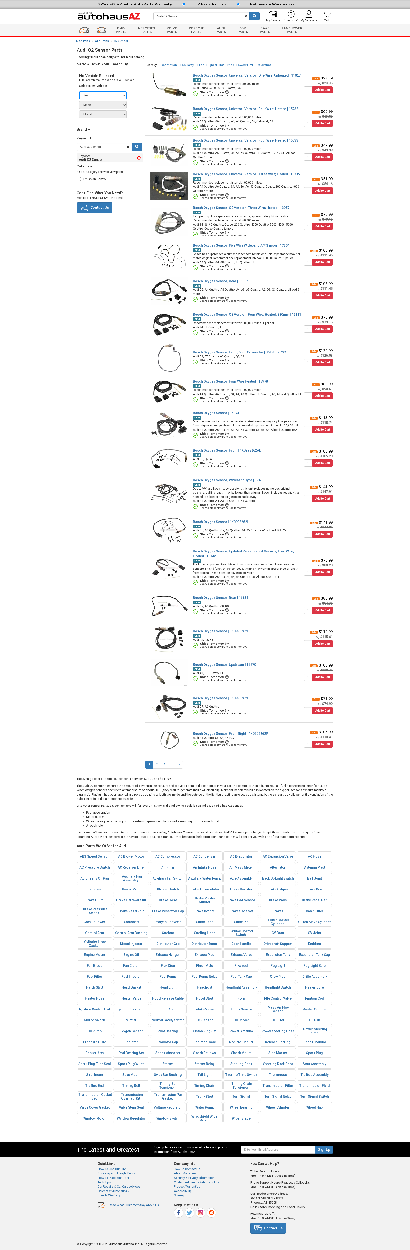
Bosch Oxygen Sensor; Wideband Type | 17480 (228, 480)
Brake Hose (168, 900)
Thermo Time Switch (241, 1075)
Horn (241, 998)
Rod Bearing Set (131, 1053)
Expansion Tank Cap (314, 955)
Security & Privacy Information (194, 1178)
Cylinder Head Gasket (95, 944)
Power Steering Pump (315, 1031)
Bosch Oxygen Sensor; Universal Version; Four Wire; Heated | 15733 (245, 140)
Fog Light (278, 966)
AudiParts (221, 30)
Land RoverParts (292, 30)
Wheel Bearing (241, 1107)
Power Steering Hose (277, 1031)
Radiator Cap (168, 1042)
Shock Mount (241, 1053)
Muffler (131, 1020)
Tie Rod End (94, 1086)
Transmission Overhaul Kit (132, 1096)
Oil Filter (277, 1020)
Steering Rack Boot (278, 1064)
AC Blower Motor (131, 856)
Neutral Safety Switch (168, 1020)
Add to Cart (322, 90)
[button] (109, 129)
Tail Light (204, 1075)
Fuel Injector (131, 976)
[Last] (179, 765)
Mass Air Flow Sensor (278, 1009)
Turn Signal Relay (278, 1096)
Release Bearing (278, 1042)
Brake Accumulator (204, 889)
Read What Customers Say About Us (134, 1205)
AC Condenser (204, 856)
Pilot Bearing (168, 1031)
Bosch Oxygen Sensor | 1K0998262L (221, 522)
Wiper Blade (241, 1118)
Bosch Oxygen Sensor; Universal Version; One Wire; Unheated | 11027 (247, 75)
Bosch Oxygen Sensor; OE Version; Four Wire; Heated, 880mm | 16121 (247, 314)
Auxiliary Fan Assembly (132, 878)
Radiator (131, 1042)
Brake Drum (94, 900)
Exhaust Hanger (168, 955)
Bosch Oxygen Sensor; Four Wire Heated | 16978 (230, 381)
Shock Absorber (168, 1053)
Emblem (314, 944)
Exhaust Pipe (204, 955)
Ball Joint (314, 878)
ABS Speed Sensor (94, 856)
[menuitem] (273, 16)
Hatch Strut (94, 987)
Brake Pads (278, 900)
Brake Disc (314, 889)
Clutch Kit (241, 922)
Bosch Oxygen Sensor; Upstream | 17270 (224, 665)
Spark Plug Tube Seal (94, 1064)
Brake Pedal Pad (314, 900)
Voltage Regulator (168, 1107)
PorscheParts (196, 30)
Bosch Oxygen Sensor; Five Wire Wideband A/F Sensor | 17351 (241, 245)
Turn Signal (241, 1096)
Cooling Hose (204, 933)
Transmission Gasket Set (95, 1096)
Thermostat (278, 1075)
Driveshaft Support (277, 944)
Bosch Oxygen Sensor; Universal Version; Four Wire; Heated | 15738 (245, 109)
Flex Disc (168, 966)
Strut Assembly (314, 1064)
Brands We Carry (109, 1195)
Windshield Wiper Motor (205, 1118)
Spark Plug (314, 1053)
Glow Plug (278, 976)
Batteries (95, 889)
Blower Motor (131, 889)
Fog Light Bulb (314, 966)
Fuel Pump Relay (204, 976)
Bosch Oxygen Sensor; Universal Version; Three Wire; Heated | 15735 (246, 174)
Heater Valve (131, 998)
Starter (168, 1064)
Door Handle (241, 944)
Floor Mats (204, 966)
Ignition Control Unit (94, 1009)
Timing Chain (204, 1086)
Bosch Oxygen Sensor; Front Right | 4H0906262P (230, 734)
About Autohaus (185, 1173)
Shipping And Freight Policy (116, 1173)
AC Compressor (167, 856)
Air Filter (168, 867)
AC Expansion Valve (278, 856)
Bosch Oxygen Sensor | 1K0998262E (221, 631)
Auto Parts (83, 41)
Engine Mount (94, 955)
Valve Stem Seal (131, 1107)
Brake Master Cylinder (205, 900)
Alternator (278, 867)
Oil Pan (314, 1020)
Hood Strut (204, 998)
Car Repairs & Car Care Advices (119, 1186)
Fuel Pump (168, 976)
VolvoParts (172, 30)
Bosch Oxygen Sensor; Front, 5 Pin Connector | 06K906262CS (240, 352)
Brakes (277, 911)
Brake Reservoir (131, 911)
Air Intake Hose (204, 867)
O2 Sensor (121, 41)
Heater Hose (94, 998)
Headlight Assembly (241, 987)
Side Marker (277, 1053)
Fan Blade (94, 966)
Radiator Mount (241, 1042)
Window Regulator (131, 1118)
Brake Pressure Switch (95, 911)
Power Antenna (241, 1031)
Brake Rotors (204, 911)
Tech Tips (104, 1182)
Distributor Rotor (204, 944)
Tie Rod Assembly (315, 1075)
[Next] (171, 765)
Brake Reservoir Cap (168, 911)
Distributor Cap (168, 944)
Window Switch (168, 1118)
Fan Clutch (131, 966)
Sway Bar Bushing (168, 1075)
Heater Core (314, 987)
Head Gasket (131, 987)
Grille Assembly (314, 976)
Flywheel (241, 966)
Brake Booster (241, 889)
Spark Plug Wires (131, 1064)
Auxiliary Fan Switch (168, 878)
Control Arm (94, 933)
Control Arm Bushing (131, 933)
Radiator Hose (204, 1042)
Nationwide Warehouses (272, 4)
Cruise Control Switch (242, 933)
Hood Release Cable (168, 998)
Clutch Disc (204, 922)
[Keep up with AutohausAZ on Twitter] (190, 1212)
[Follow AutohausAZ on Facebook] (179, 1212)
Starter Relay (204, 1064)
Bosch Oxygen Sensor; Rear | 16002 (220, 281)
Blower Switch (168, 889)
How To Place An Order (113, 1178)
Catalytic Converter (168, 922)
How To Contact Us (187, 1169)
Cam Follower (94, 922)
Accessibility (182, 1191)
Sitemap (179, 1195)
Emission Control (95, 179)
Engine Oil (131, 955)
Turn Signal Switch (314, 1096)
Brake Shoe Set (241, 911)
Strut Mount (131, 1075)
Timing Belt (131, 1086)
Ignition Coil (314, 998)
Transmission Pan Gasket (168, 1096)
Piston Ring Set (204, 1031)
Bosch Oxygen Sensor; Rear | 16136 (220, 598)
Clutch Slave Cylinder (314, 922)
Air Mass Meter (241, 867)
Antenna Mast (314, 867)
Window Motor (94, 1118)
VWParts (243, 30)
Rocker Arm (94, 1053)
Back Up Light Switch (278, 878)
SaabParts (265, 30)
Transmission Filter (278, 1086)
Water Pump (204, 1107)
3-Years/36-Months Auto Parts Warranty (135, 4)
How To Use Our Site (112, 1169)
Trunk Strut (204, 1096)
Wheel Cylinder (277, 1107)
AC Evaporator (241, 856)
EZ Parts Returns (211, 4)
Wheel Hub (314, 1107)
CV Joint (314, 933)
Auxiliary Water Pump (204, 878)
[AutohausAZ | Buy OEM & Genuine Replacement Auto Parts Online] (112, 16)
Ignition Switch (168, 1009)
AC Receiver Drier (131, 867)
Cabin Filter (314, 911)
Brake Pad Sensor (241, 900)
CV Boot (278, 933)
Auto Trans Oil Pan (94, 878)
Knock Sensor (241, 1009)
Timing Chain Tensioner (242, 1085)
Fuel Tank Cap (241, 976)
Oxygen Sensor (131, 1031)
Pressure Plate (94, 1042)
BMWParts (121, 30)
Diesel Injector (131, 944)
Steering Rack (241, 1064)
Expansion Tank (278, 955)
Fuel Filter (94, 976)
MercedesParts (146, 30)
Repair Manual (314, 1042)
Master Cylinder (314, 1009)
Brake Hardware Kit (131, 900)
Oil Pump (95, 1031)
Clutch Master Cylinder (278, 922)
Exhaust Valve (241, 955)
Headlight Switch (278, 987)
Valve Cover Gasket (95, 1107)
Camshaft (131, 922)
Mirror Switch (94, 1020)
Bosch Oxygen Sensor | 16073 (216, 413)
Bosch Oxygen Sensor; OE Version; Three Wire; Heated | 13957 (241, 208)
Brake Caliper (277, 889)
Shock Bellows (204, 1053)
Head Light (168, 987)
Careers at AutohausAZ (114, 1191)
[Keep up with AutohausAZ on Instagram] (201, 1212)
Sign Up (324, 1150)
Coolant (168, 933)
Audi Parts (102, 41)
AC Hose (314, 856)
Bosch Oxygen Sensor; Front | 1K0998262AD (227, 450)
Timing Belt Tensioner (168, 1085)
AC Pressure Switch (94, 867)
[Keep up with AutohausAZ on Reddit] (212, 1212)
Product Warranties (187, 1186)
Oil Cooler (241, 1020)
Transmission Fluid (314, 1086)
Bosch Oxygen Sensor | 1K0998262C (221, 698)
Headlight (204, 987)
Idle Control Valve (278, 998)
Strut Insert (94, 1075)
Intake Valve (204, 1009)
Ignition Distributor (131, 1009)
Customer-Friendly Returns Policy (196, 1182)
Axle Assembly (241, 878)
